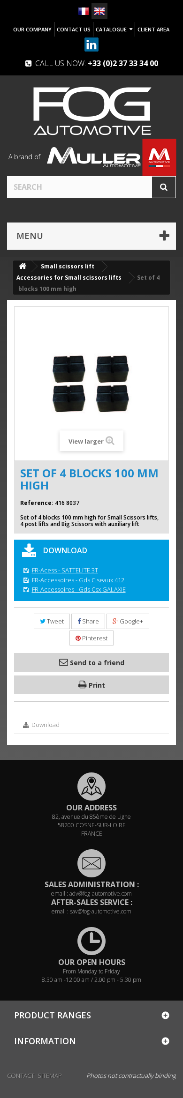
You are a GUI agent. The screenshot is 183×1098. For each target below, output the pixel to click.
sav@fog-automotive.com (100, 911)
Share (90, 621)
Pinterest (94, 638)
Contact (20, 1075)
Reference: (36, 503)
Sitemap (50, 1075)
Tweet (55, 621)
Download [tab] (45, 724)
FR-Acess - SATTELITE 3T (65, 570)
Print (96, 685)
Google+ (130, 621)
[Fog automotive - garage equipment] (91, 110)
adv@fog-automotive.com (100, 894)
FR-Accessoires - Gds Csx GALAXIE (79, 589)
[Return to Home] (22, 266)
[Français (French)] (84, 11)
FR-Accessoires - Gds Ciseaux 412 (78, 580)
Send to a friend (96, 662)
